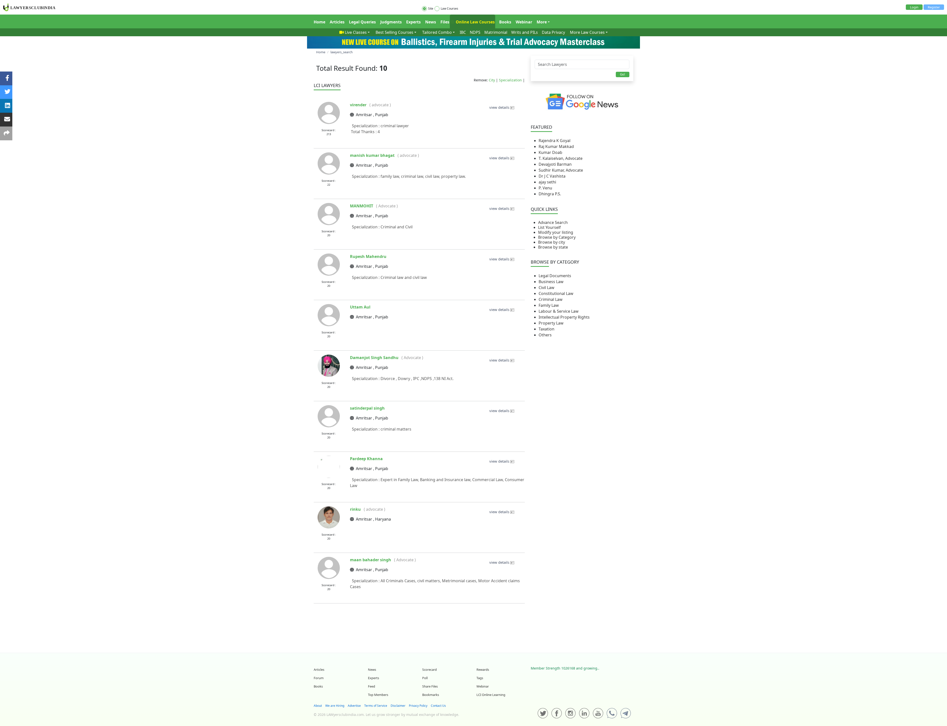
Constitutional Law (556, 293)
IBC (463, 32)
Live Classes (356, 32)
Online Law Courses (475, 22)
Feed (371, 686)
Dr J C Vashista (552, 176)
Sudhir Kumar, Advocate (561, 170)
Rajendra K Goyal (554, 140)
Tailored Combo (437, 32)
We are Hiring (334, 706)
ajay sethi (547, 182)
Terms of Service (375, 706)
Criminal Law (551, 299)
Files (444, 22)
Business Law (551, 281)
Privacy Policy (418, 706)
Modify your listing (555, 232)
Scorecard (429, 669)
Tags (479, 678)
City (492, 80)
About (318, 706)
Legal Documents (555, 275)
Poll (425, 678)
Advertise (354, 706)
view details (499, 107)
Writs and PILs (524, 32)
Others (545, 335)
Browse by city (551, 242)
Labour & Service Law (559, 311)
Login (914, 7)
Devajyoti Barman (555, 164)
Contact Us (438, 706)
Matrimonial (495, 32)
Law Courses (449, 8)
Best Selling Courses (394, 32)
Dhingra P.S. (550, 194)
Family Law (549, 305)
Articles (337, 22)
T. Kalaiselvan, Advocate (561, 158)
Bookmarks (430, 694)
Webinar (524, 22)
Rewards (482, 669)
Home (319, 22)
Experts (413, 22)
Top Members (378, 694)
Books (505, 22)
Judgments (391, 22)
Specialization (510, 80)
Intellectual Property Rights (564, 317)
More (542, 22)
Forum (319, 678)
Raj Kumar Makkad (556, 146)
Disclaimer (398, 706)
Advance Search (553, 222)
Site (430, 8)
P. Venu (545, 188)
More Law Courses (587, 32)
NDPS (475, 32)
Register (934, 7)
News (430, 22)
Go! (622, 74)
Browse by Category (557, 237)
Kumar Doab (550, 152)
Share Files (430, 686)
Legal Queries (362, 22)
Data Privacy (553, 32)
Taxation (546, 329)
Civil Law (546, 287)
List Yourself (549, 227)
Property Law (551, 323)
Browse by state (553, 247)
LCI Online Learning (490, 694)
